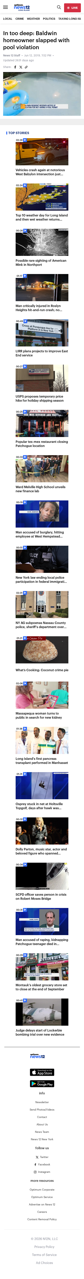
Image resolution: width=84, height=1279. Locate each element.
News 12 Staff (11, 55)
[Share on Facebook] (15, 67)
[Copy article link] (26, 67)
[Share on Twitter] (20, 67)
